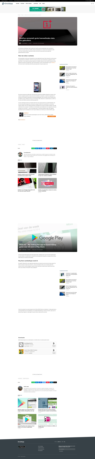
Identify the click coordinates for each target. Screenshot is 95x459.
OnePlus (19, 144)
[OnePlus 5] (21, 116)
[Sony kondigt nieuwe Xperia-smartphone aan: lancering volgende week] (62, 68)
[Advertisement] (37, 73)
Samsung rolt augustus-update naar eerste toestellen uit (71, 87)
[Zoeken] (93, 3)
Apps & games (29, 3)
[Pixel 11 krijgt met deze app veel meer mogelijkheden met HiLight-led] (62, 74)
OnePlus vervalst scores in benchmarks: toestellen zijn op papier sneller (26, 175)
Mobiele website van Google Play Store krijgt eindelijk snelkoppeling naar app (26, 410)
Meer (43, 3)
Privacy (23, 144)
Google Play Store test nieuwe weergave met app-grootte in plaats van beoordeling (47, 410)
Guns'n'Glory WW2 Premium (30, 350)
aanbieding (20, 378)
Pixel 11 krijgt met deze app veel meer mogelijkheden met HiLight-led (25, 0)
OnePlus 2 (53, 62)
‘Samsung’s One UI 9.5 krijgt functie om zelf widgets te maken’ (71, 80)
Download (54, 345)
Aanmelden (61, 451)
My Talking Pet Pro (28, 343)
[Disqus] (37, 208)
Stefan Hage (24, 249)
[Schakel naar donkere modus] (91, 3)
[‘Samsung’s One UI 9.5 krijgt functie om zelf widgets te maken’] (62, 81)
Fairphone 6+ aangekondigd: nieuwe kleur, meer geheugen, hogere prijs (71, 274)
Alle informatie (51, 116)
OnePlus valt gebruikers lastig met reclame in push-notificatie (47, 190)
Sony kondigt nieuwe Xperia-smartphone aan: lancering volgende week (71, 68)
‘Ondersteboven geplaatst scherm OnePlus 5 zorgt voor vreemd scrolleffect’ (47, 175)
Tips (40, 3)
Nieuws (17, 3)
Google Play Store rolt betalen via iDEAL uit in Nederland (47, 426)
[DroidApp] (7, 3)
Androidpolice (22, 119)
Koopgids (36, 3)
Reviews (22, 3)
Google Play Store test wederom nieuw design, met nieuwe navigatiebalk (26, 426)
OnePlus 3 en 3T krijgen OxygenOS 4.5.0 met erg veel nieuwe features (26, 190)
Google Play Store (26, 378)
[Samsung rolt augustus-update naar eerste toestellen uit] (62, 87)
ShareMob (31, 344)
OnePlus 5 (26, 113)
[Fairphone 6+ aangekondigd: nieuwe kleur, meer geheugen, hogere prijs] (62, 274)
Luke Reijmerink (25, 43)
